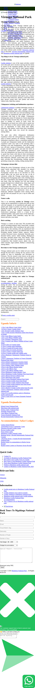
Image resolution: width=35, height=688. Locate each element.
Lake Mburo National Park (9, 413)
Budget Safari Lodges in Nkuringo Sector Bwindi (16, 445)
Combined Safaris (13, 19)
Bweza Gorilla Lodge (7, 430)
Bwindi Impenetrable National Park (12, 416)
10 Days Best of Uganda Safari (10, 344)
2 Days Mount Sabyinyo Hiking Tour (12, 376)
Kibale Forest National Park (9, 406)
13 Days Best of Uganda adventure (12, 350)
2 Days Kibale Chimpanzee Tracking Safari (14, 362)
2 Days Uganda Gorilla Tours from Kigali (14, 381)
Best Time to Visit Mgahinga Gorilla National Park (19, 461)
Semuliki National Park (8, 411)
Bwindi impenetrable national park (23, 51)
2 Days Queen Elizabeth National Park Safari (15, 379)
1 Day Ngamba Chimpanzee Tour (11, 339)
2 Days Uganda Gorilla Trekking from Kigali (15, 382)
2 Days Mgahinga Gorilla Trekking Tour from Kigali (17, 374)
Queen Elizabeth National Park (10, 415)
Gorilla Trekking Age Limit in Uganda (16, 493)
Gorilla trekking (6, 63)
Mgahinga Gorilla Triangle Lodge (11, 433)
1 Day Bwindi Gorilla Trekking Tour (12, 331)
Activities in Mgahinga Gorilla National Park (17, 458)
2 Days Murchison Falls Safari (10, 377)
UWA (2, 481)
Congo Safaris (12, 14)
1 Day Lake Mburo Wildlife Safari (11, 338)
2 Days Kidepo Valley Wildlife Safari (12, 365)
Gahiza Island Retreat (7, 425)
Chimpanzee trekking (7, 107)
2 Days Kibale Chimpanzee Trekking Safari (14, 363)
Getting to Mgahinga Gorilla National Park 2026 (19, 466)
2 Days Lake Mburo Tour (9, 369)
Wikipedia (3, 478)
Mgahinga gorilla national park (13, 53)
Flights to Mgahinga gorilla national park (16, 465)
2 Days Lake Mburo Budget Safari (11, 367)
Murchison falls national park (10, 408)
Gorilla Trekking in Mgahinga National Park (17, 494)
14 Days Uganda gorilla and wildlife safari (14, 353)
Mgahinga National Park (19, 571)
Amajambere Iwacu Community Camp (13, 426)
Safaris (6, 9)
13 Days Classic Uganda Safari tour (12, 351)
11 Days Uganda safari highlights (11, 346)
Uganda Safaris (12, 11)
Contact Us (7, 456)
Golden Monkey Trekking (12, 23)
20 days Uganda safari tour (9, 386)
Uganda (3, 31)
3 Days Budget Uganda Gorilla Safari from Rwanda (17, 388)
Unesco (2, 475)
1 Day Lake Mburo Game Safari (11, 327)
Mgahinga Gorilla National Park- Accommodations (14, 498)
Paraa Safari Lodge (7, 432)
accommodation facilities (9, 283)
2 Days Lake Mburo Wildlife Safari (12, 370)
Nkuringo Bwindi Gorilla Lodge (11, 428)
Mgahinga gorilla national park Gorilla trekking (18, 496)
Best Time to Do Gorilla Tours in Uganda (16, 459)
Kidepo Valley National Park (10, 410)
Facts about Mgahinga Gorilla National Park (17, 463)
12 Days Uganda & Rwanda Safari (11, 348)
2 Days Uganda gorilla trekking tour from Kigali (16, 384)
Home (6, 7)
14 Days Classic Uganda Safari (11, 329)
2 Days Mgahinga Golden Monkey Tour (13, 372)
